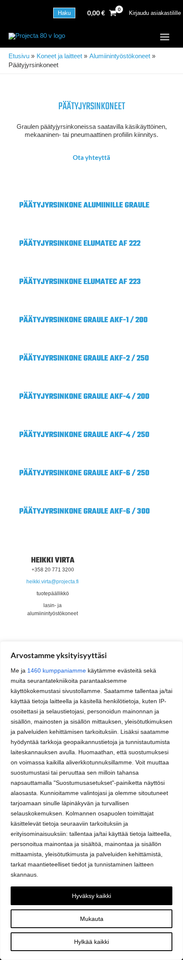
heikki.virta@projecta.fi (52, 582)
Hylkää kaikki (91, 941)
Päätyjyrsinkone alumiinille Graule (84, 205)
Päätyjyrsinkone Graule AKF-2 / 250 (84, 358)
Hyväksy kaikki (91, 895)
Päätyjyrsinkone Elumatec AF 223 (80, 282)
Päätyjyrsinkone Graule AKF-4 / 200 (84, 397)
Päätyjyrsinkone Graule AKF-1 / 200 (83, 320)
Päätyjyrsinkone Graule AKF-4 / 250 (84, 435)
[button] (64, 13)
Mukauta (91, 918)
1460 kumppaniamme (56, 670)
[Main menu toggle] (164, 37)
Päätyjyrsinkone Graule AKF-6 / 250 (84, 473)
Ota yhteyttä (91, 157)
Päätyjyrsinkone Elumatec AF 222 (79, 244)
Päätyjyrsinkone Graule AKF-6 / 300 (84, 512)
